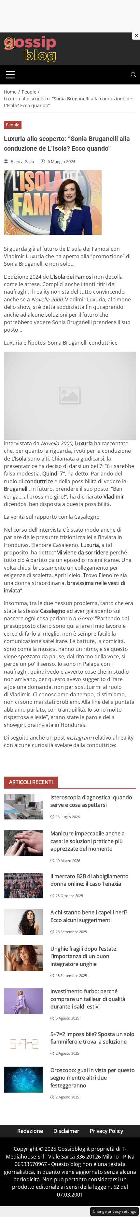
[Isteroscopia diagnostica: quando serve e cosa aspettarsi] (23, 806)
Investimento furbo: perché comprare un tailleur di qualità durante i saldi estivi (87, 999)
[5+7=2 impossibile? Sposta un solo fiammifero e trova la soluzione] (23, 1044)
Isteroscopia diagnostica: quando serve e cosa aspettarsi (91, 801)
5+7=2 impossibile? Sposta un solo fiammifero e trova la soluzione (92, 1038)
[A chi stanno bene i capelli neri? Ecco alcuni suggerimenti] (23, 922)
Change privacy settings (114, 1211)
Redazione (30, 1131)
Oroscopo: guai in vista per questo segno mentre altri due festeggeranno (92, 1078)
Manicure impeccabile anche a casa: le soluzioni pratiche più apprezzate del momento (87, 841)
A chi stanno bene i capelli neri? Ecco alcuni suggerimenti (88, 916)
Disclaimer (66, 1131)
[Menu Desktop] (10, 74)
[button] (133, 75)
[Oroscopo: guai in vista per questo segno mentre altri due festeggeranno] (23, 1080)
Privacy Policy (106, 1131)
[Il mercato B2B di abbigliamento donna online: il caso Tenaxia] (23, 886)
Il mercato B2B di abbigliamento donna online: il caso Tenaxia (89, 880)
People (12, 125)
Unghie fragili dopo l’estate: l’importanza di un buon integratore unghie (84, 956)
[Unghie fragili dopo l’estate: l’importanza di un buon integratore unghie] (23, 958)
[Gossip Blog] (30, 48)
